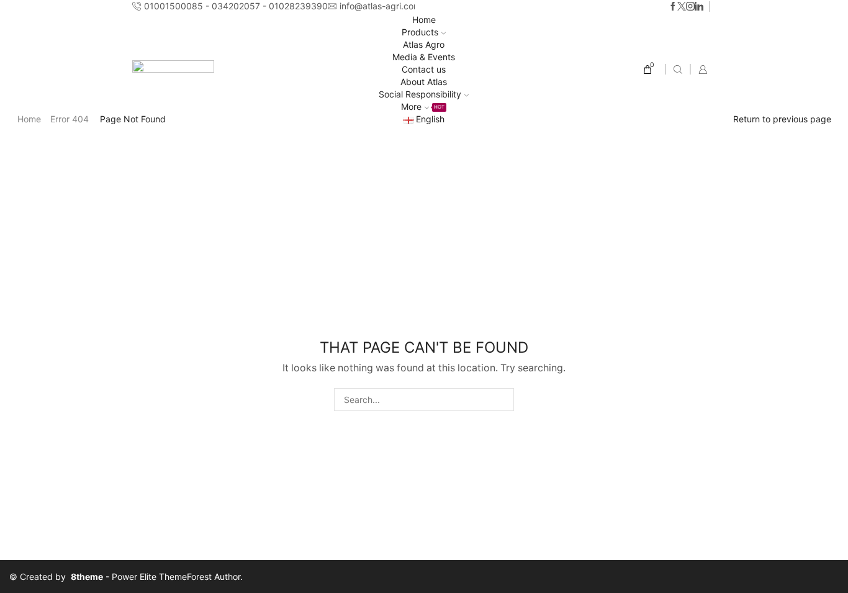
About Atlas (423, 81)
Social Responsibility (420, 94)
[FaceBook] (673, 7)
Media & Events (423, 57)
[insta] (690, 7)
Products (420, 32)
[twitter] (681, 7)
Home (424, 19)
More (422, 106)
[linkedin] (699, 7)
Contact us (424, 69)
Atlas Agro (423, 44)
